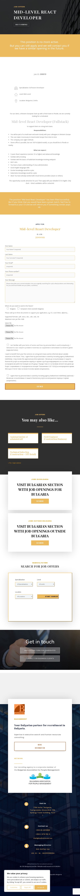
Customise (13, 887)
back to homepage (21, 24)
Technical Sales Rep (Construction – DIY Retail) (23, 453)
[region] (27, 881)
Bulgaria (29, 100)
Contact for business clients (40, 658)
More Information (40, 746)
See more (40, 501)
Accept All (41, 887)
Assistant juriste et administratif (19, 437)
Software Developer (36, 88)
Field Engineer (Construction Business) (55, 437)
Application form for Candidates (40, 650)
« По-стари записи (14, 463)
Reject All (27, 887)
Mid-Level (27, 94)
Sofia (36, 100)
